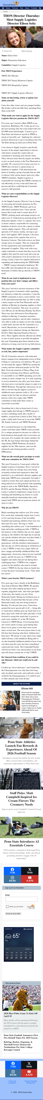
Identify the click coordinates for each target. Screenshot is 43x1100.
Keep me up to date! (13, 913)
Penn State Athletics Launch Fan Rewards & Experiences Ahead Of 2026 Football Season (21, 747)
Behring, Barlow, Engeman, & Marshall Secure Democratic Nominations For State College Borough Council (18, 1045)
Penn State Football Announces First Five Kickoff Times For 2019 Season (21, 1036)
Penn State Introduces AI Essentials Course (21, 843)
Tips (21, 8)
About (27, 8)
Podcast (15, 8)
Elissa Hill (8, 51)
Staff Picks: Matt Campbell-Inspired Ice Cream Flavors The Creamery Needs (21, 799)
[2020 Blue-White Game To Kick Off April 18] (21, 1011)
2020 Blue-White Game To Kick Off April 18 (20, 1015)
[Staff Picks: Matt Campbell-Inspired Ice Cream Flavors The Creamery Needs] (21, 789)
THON (5, 11)
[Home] (11, 5)
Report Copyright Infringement (31, 1082)
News (8, 8)
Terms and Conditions (12, 1082)
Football (34, 8)
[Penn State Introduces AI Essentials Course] (21, 837)
